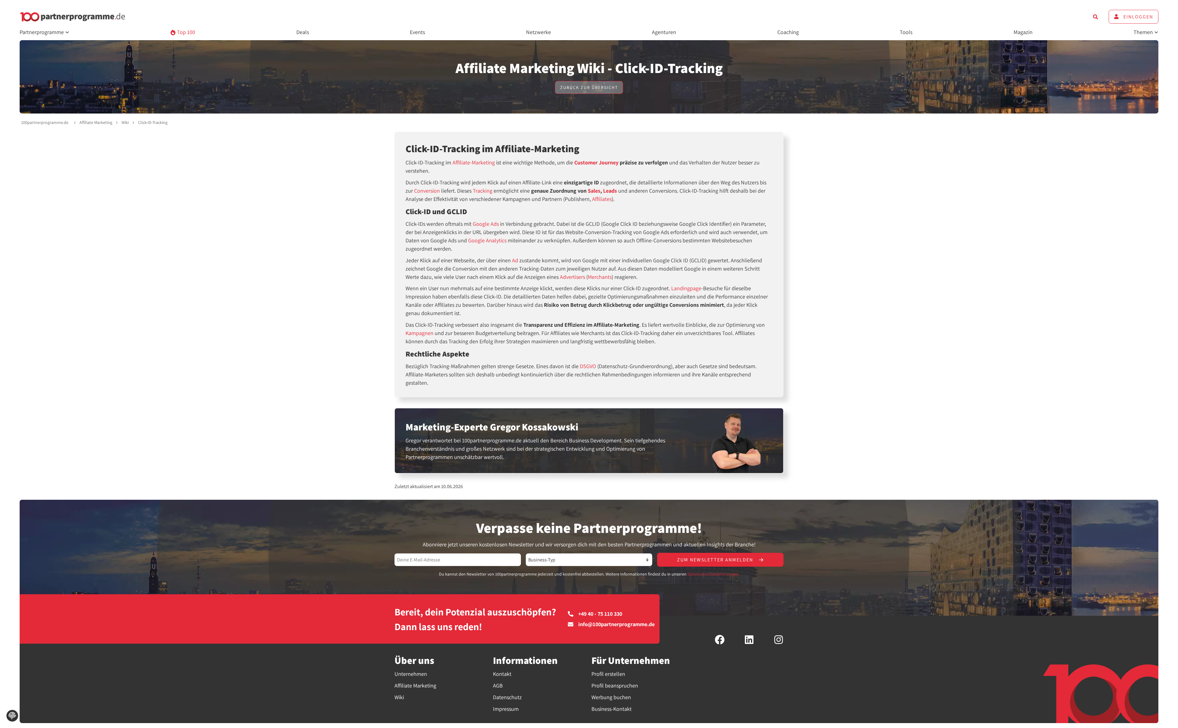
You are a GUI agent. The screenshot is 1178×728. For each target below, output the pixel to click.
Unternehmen (411, 673)
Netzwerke (538, 32)
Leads (610, 190)
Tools (906, 32)
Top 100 (185, 32)
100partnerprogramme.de (44, 122)
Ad (515, 260)
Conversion (427, 190)
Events (417, 32)
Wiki (125, 122)
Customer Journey (596, 162)
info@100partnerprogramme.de (616, 624)
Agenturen (664, 32)
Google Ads (486, 223)
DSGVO (588, 366)
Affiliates (602, 198)
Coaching (788, 32)
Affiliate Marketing (95, 122)
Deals (302, 32)
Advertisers (572, 276)
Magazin (1023, 32)
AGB (498, 685)
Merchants (600, 276)
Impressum (506, 708)
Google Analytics (487, 240)
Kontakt (502, 673)
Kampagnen (419, 333)
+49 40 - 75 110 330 (600, 614)
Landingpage (686, 288)
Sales (594, 190)
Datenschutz (507, 697)
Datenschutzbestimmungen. (713, 574)
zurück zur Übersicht (589, 87)
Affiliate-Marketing (473, 162)
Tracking (482, 190)
